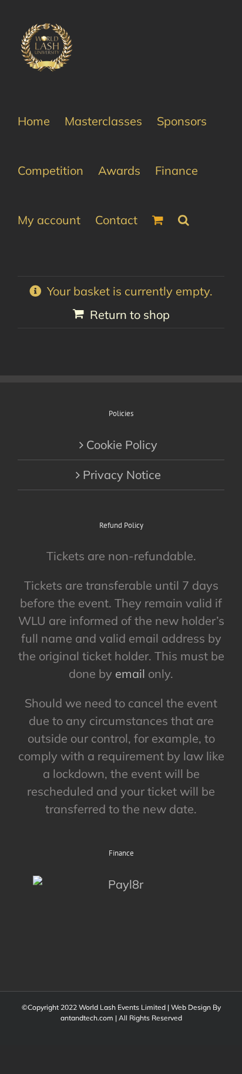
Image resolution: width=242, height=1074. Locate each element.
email (130, 673)
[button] (183, 219)
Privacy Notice (122, 474)
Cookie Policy (121, 444)
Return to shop (130, 314)
